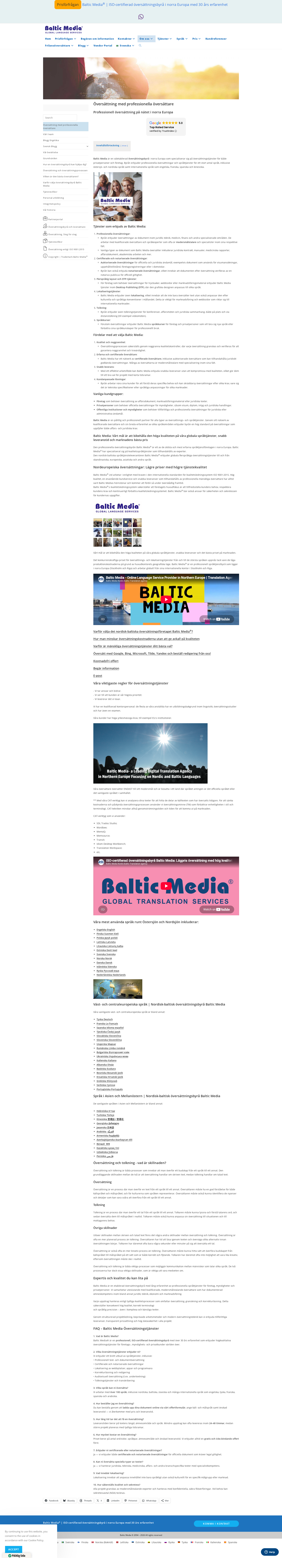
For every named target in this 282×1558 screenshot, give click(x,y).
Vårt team (48, 134)
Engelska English (106, 929)
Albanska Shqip (105, 1064)
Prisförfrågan (68, 4)
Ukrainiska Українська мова (112, 1056)
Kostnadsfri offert (105, 661)
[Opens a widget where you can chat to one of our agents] (270, 1552)
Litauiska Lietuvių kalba (110, 946)
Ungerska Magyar (106, 1044)
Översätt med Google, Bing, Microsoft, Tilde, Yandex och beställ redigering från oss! (152, 653)
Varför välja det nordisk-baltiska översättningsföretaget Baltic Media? (143, 631)
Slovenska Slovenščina (109, 1039)
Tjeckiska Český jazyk (108, 1031)
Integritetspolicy (52, 203)
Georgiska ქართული (108, 1123)
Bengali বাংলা (103, 1143)
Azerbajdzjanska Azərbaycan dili (114, 1139)
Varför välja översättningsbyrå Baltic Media (62, 184)
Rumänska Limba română (111, 1048)
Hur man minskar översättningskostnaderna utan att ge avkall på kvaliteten (146, 639)
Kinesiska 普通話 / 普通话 (110, 1119)
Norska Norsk (104, 958)
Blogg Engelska (51, 140)
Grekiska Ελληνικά (107, 1080)
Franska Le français (107, 1023)
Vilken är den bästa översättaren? (61, 176)
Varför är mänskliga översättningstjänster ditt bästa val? (132, 646)
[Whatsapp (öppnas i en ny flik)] (141, 17)
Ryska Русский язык (108, 970)
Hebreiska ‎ (106, 1110)
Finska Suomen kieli (108, 933)
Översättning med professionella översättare (60, 126)
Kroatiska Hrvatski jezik (110, 1076)
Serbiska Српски (106, 1085)
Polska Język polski (107, 937)
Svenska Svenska (106, 954)
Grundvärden (50, 158)
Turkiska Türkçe (105, 1115)
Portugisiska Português (110, 1089)
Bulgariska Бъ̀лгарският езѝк (113, 1052)
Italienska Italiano (107, 1060)
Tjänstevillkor (50, 191)
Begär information (106, 668)
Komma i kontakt (216, 1523)
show (124, 145)
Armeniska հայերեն (108, 1135)
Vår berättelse (50, 152)
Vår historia (49, 209)
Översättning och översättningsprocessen (65, 170)
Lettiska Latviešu (106, 942)
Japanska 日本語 (105, 1127)
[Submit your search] (73, 117)
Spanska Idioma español (110, 1027)
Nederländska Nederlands (111, 974)
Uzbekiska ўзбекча (107, 1152)
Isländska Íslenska (107, 966)
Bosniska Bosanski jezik (110, 1072)
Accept (13, 1549)
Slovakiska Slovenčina (109, 1035)
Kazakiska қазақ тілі (108, 1148)
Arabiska (105, 1131)
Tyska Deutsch (105, 1019)
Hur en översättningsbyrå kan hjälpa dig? (65, 164)
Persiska (105, 1156)
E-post (97, 676)
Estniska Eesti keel (107, 950)
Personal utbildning (53, 197)
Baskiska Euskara (106, 1068)
